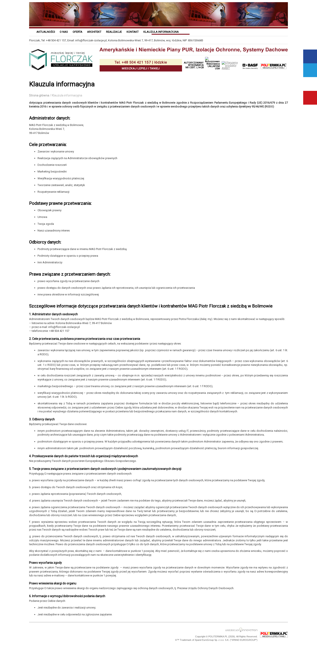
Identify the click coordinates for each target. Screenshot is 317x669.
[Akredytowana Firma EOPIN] (90, 635)
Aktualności (45, 31)
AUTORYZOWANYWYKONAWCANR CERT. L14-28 (194, 65)
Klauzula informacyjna (161, 31)
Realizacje (114, 31)
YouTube (310, 98)
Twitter (310, 70)
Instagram (310, 84)
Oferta (77, 31)
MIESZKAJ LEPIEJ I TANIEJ (141, 65)
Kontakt (133, 31)
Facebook (310, 56)
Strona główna (39, 95)
